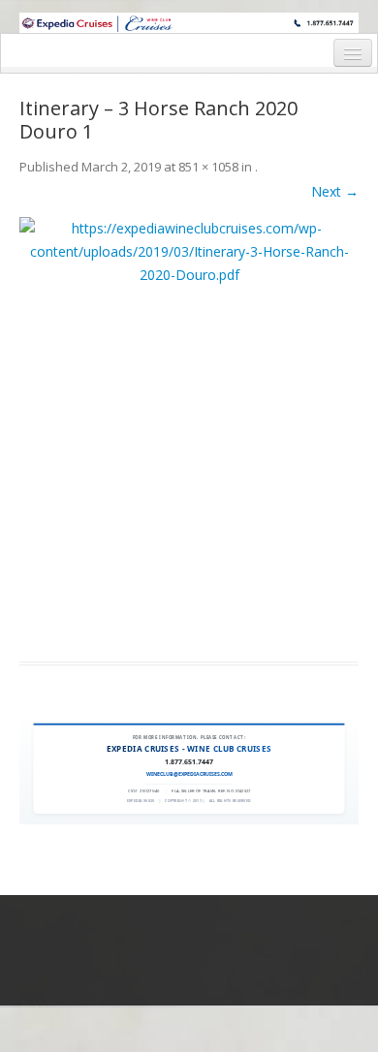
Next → (335, 191)
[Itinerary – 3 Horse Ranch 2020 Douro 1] (189, 427)
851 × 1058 (208, 166)
